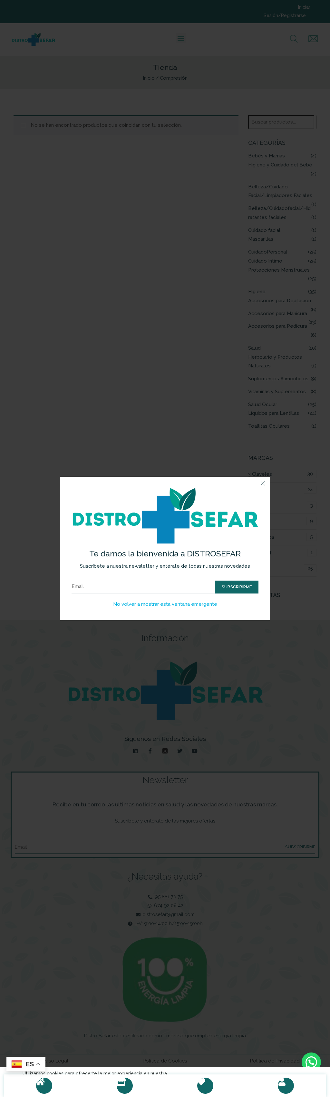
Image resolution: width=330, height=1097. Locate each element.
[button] (311, 1062)
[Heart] (205, 1086)
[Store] (125, 1086)
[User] (286, 1086)
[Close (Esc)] (263, 484)
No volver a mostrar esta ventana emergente (165, 604)
